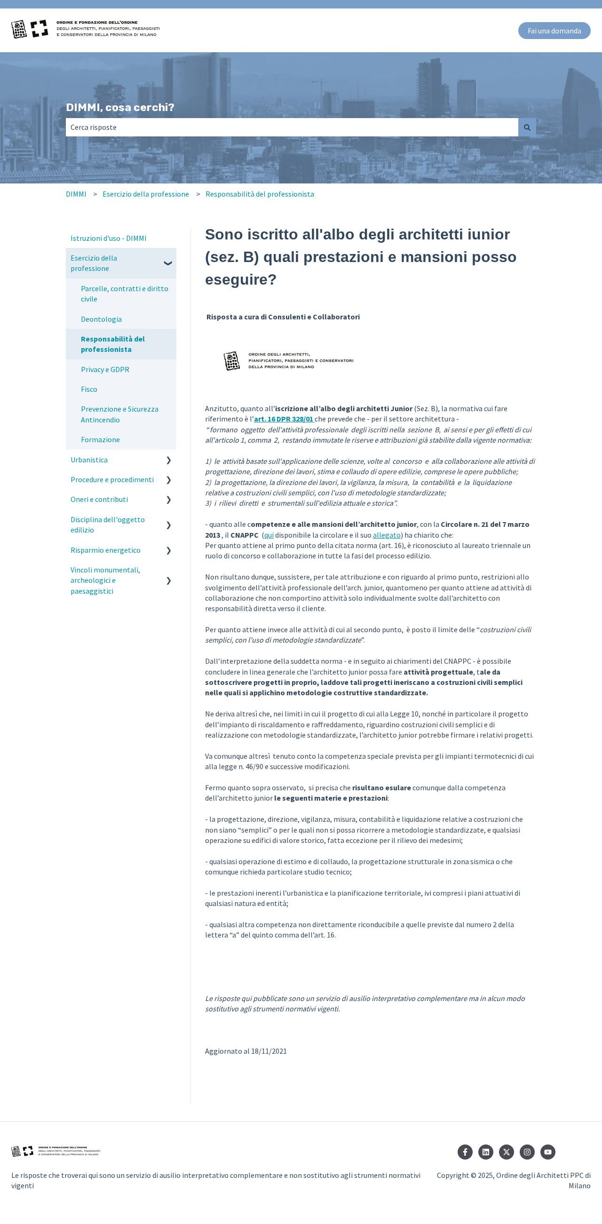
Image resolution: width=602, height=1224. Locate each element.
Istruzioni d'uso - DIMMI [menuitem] (109, 238)
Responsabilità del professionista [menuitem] (113, 344)
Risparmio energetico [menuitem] (106, 550)
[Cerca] (527, 127)
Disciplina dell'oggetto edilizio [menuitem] (108, 524)
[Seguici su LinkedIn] (485, 1152)
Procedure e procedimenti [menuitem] (112, 479)
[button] (168, 258)
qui (269, 535)
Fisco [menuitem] (89, 389)
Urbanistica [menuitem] (89, 459)
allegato (387, 535)
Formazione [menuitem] (100, 439)
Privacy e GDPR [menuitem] (105, 369)
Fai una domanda (554, 30)
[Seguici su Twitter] (506, 1152)
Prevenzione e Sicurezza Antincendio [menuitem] (119, 414)
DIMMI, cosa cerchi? (120, 107)
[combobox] (292, 127)
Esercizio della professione (146, 194)
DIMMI (76, 194)
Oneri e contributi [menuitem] (99, 499)
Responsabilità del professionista (260, 194)
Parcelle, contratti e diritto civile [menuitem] (124, 293)
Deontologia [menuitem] (101, 319)
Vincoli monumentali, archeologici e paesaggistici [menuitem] (105, 580)
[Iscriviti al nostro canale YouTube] (547, 1152)
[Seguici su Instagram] (527, 1152)
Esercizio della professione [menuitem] (94, 263)
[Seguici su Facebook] (465, 1152)
